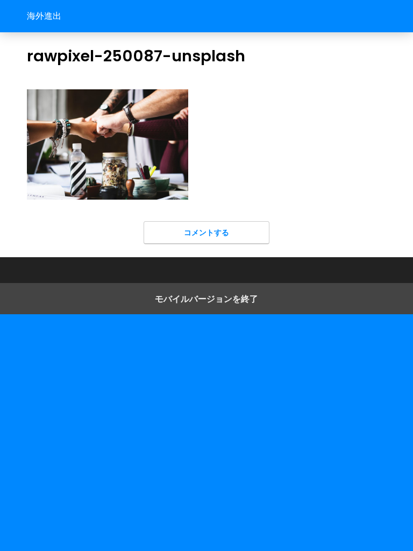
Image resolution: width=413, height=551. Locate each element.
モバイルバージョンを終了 (206, 298)
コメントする (206, 232)
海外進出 (44, 16)
